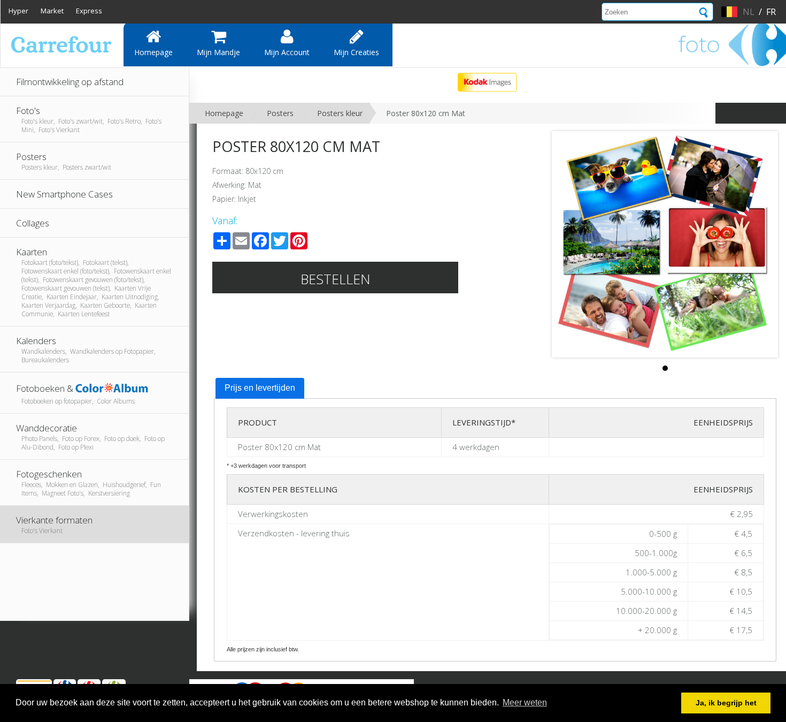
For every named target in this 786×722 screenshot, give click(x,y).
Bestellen (335, 279)
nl (748, 12)
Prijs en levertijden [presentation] (260, 387)
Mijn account (287, 52)
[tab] (259, 388)
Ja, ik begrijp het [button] (726, 702)
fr (771, 12)
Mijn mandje (218, 52)
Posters (280, 113)
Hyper (18, 11)
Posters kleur (340, 113)
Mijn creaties (356, 52)
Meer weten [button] (525, 702)
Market (52, 11)
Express (89, 11)
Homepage (153, 52)
